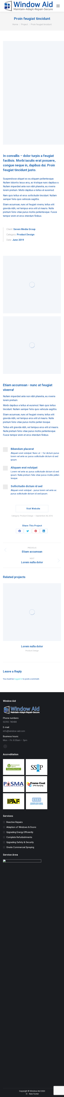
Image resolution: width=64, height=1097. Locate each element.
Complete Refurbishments (19, 837)
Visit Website (33, 508)
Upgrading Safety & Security (20, 842)
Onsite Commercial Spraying (20, 847)
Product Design (26, 516)
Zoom (28, 612)
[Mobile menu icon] (58, 6)
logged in (18, 679)
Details (36, 612)
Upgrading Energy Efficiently (19, 832)
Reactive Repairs (14, 822)
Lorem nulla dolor (32, 646)
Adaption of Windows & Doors (21, 827)
